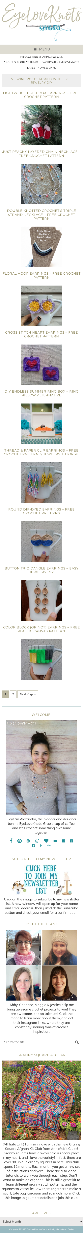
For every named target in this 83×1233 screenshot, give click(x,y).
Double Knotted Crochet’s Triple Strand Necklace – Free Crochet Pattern (41, 214)
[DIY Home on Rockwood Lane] (71, 841)
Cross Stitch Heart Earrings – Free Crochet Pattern (41, 334)
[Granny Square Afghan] (41, 1100)
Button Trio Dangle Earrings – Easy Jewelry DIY (42, 570)
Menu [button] (44, 49)
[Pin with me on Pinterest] (19, 841)
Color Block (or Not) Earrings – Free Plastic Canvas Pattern (41, 629)
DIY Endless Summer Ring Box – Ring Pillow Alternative (42, 393)
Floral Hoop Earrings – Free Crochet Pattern (42, 275)
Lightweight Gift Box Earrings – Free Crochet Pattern (41, 95)
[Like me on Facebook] (11, 841)
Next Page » (27, 694)
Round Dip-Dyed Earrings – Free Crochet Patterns (41, 511)
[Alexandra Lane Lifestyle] (33, 845)
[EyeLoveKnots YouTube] (55, 841)
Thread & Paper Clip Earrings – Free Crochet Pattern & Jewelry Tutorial (41, 452)
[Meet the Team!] (41, 965)
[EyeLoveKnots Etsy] (41, 845)
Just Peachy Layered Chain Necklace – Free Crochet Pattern (41, 153)
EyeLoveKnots (41, 22)
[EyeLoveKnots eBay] (49, 845)
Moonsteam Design (65, 1229)
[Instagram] (28, 841)
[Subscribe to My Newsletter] (41, 880)
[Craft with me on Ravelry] (36, 841)
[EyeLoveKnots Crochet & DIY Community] (63, 841)
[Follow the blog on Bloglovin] (46, 841)
